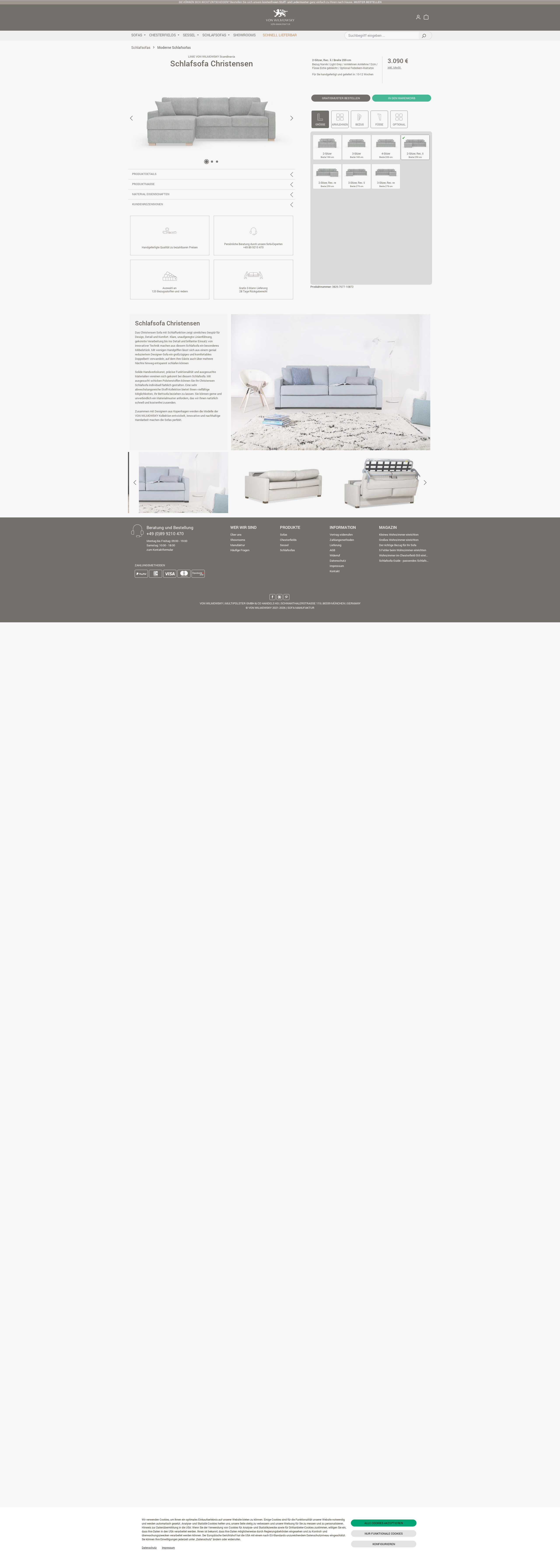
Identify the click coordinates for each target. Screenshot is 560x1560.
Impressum (168, 1547)
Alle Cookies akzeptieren (383, 1523)
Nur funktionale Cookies (384, 1533)
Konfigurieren (384, 1544)
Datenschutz (149, 1547)
